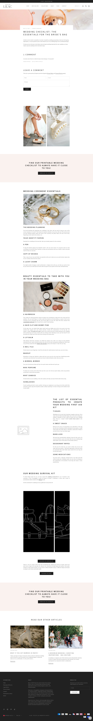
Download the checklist (46, 173)
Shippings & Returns (7, 685)
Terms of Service (59, 73)
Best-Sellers (35, 6)
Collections (44, 6)
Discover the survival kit (46, 561)
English (77, 6)
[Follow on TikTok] (14, 709)
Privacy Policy (50, 73)
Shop (27, 6)
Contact (64, 6)
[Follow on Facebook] (4, 709)
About (52, 6)
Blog (58, 6)
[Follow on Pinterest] (11, 709)
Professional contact (7, 693)
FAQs (4, 683)
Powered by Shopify (44, 715)
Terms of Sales (6, 689)
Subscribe (74, 692)
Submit (27, 89)
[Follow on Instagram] (7, 709)
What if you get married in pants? (24, 653)
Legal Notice (6, 687)
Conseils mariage (36, 28)
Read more (12, 661)
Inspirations (13, 650)
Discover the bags (46, 573)
